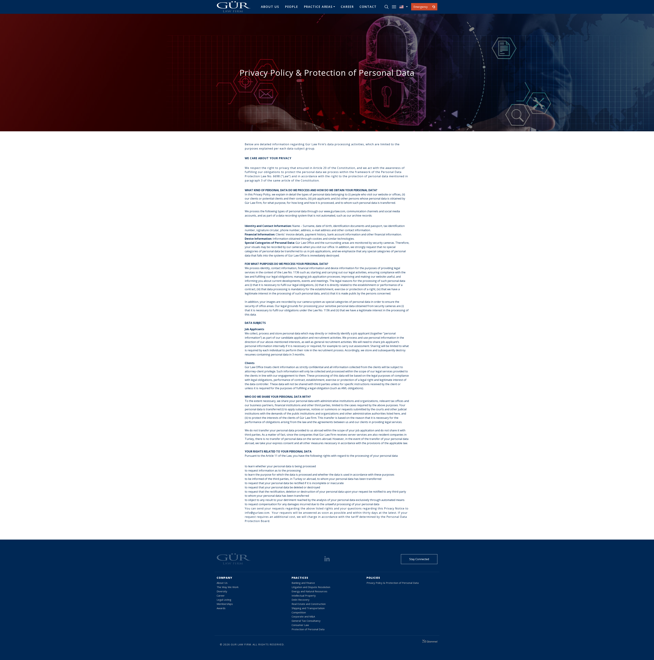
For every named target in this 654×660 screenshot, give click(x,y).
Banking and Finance (303, 582)
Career (347, 7)
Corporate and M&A (303, 616)
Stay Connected (419, 559)
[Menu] (394, 7)
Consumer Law (300, 625)
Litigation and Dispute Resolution (311, 587)
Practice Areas (318, 7)
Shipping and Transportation (308, 608)
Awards (221, 608)
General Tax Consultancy (306, 620)
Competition (299, 612)
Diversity (222, 591)
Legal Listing (224, 599)
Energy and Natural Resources (309, 591)
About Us (270, 7)
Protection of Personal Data (308, 629)
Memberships (225, 604)
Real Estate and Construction (309, 604)
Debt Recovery (300, 599)
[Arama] (386, 7)
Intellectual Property (304, 595)
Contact (368, 7)
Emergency (421, 7)
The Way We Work (227, 587)
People (291, 7)
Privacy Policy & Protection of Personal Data (393, 582)
